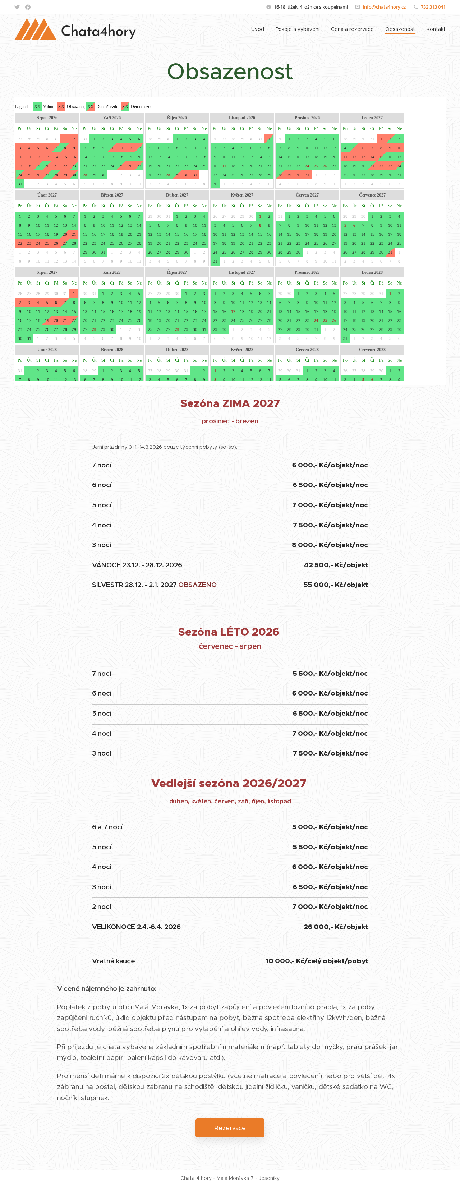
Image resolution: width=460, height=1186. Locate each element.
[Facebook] (27, 7)
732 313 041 (433, 7)
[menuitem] (259, 29)
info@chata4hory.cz (384, 7)
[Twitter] (17, 7)
